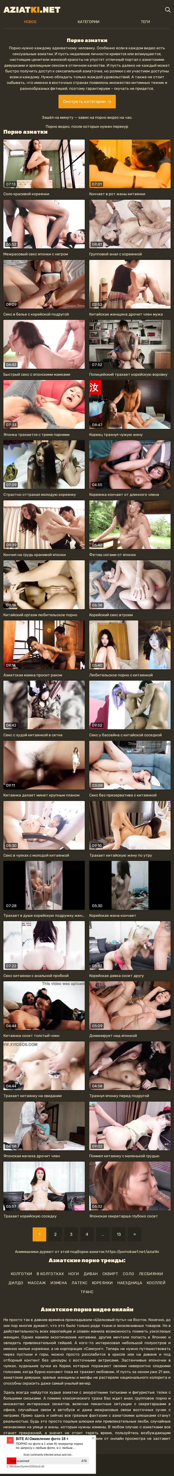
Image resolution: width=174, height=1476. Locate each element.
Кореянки (102, 1283)
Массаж (37, 1283)
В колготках (50, 1274)
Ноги (73, 1274)
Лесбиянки (151, 1274)
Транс (87, 1292)
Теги (145, 21)
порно (100, 117)
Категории (88, 21)
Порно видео (58, 126)
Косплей (156, 1283)
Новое (30, 21)
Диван (91, 1274)
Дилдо (16, 1283)
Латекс (79, 1283)
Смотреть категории (85, 101)
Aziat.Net (31, 10)
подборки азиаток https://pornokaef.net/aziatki (114, 1251)
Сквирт (110, 1274)
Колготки (21, 1274)
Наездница (129, 1283)
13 (119, 1234)
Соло (128, 1274)
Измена (59, 1283)
